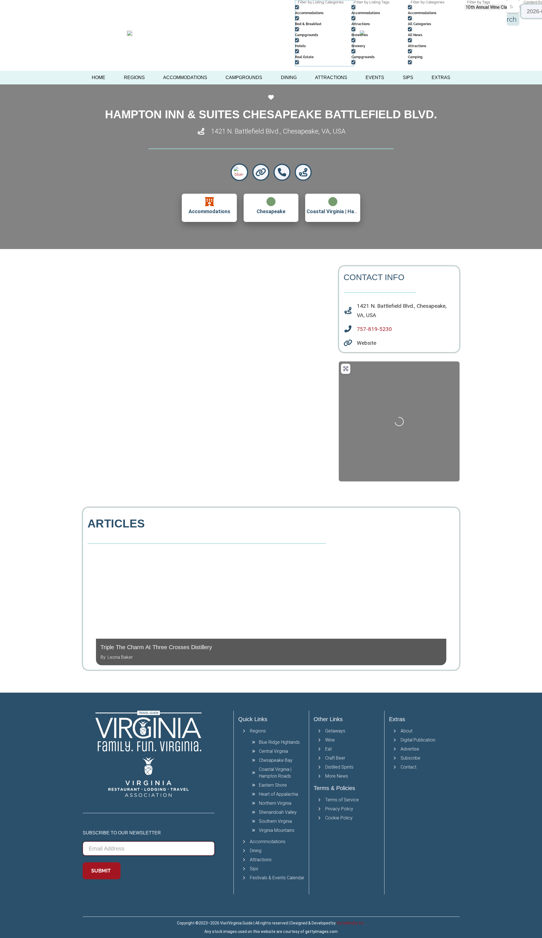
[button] (91, 605)
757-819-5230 (374, 329)
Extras (441, 77)
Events (375, 77)
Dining (289, 77)
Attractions (331, 77)
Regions (134, 77)
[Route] (303, 172)
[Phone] (282, 172)
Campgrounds (244, 77)
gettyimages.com (321, 931)
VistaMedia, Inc (350, 923)
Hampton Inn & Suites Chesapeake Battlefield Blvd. (271, 114)
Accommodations (185, 77)
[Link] (260, 172)
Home (98, 77)
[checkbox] (323, 9)
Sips (408, 77)
